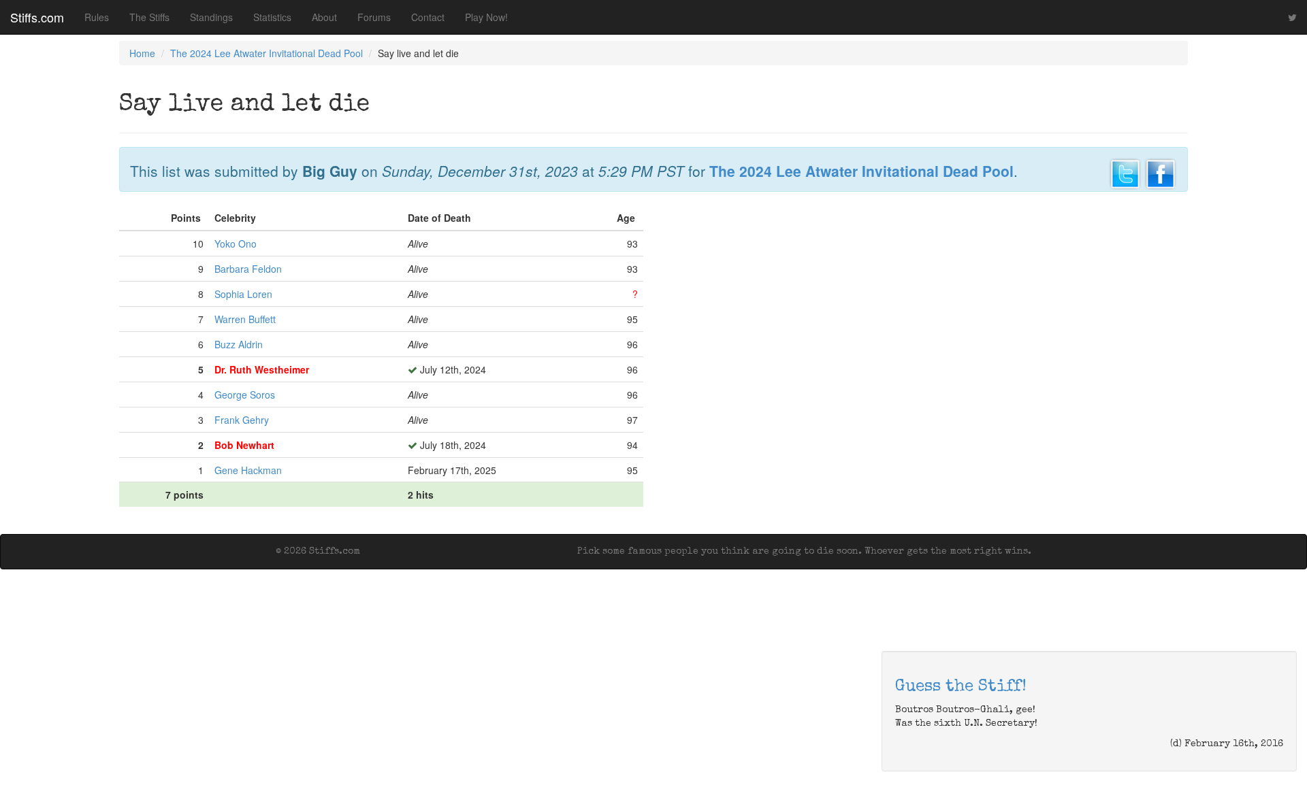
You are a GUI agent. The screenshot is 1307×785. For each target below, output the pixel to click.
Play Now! (486, 17)
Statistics (272, 17)
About (324, 17)
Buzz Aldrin (238, 344)
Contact (428, 17)
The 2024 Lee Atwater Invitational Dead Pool (266, 53)
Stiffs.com (37, 17)
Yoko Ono (235, 243)
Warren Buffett (245, 319)
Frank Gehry (241, 420)
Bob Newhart (244, 445)
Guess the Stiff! (961, 687)
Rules (96, 17)
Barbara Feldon (248, 268)
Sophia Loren (243, 294)
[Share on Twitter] (1125, 172)
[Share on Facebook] (1160, 172)
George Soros (244, 394)
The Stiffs (149, 17)
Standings (211, 17)
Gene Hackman (248, 470)
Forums (374, 17)
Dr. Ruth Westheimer (261, 369)
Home (142, 53)
